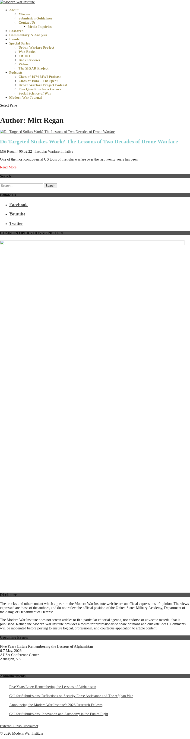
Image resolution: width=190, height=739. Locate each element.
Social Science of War (35, 93)
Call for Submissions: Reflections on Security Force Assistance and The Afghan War (71, 696)
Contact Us (27, 22)
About (14, 10)
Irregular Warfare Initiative (54, 151)
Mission (24, 14)
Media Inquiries (40, 26)
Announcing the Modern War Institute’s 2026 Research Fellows (55, 705)
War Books (27, 52)
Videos (23, 64)
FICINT (25, 56)
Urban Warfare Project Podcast (43, 85)
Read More (8, 167)
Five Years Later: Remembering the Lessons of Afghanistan (52, 687)
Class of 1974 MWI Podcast (40, 77)
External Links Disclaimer (19, 726)
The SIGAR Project (33, 68)
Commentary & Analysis (28, 35)
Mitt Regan (8, 151)
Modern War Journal (25, 97)
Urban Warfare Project (36, 47)
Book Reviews (29, 60)
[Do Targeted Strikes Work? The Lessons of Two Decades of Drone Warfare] (57, 132)
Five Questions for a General (40, 89)
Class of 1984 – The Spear (38, 81)
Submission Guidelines (35, 18)
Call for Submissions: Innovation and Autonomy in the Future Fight (58, 714)
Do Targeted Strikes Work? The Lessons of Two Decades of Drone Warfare (89, 142)
